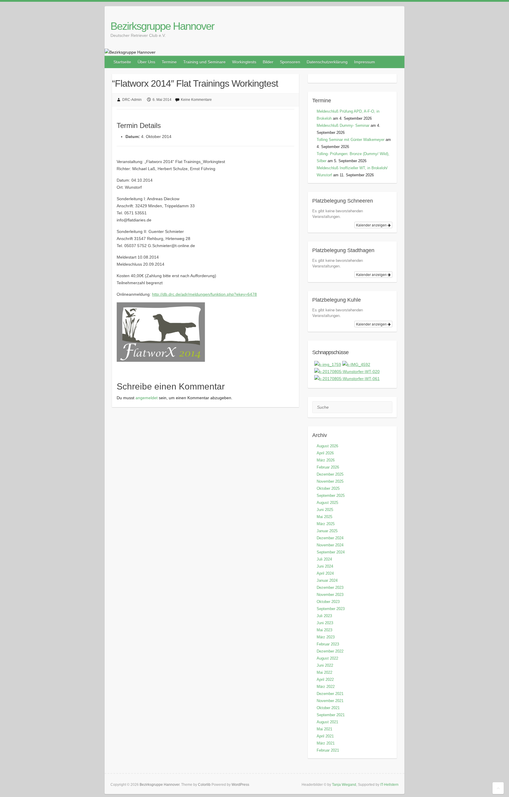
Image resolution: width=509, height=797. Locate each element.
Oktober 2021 (328, 708)
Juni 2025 (325, 509)
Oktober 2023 (328, 601)
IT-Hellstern (389, 785)
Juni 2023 (325, 623)
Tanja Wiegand (344, 785)
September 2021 (331, 715)
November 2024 (330, 545)
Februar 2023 (328, 644)
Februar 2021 (328, 750)
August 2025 (327, 502)
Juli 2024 (324, 559)
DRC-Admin (132, 100)
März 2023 (326, 637)
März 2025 (326, 524)
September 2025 (331, 495)
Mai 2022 (324, 672)
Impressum (364, 62)
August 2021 (327, 722)
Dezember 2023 (330, 587)
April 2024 (325, 573)
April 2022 (325, 679)
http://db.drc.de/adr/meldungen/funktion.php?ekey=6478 (204, 294)
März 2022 (326, 686)
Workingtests (244, 62)
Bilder (268, 62)
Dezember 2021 (330, 693)
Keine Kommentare (196, 100)
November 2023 (330, 594)
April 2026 (325, 453)
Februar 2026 (328, 467)
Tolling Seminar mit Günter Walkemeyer (350, 139)
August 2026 (327, 446)
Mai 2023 (324, 630)
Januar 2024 (327, 580)
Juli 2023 (324, 616)
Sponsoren (290, 62)
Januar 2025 (327, 531)
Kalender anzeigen (372, 224)
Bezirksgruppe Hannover (162, 26)
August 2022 (327, 658)
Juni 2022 (325, 665)
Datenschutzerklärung (327, 62)
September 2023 (331, 609)
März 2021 (326, 743)
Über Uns (146, 62)
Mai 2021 (324, 729)
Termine (169, 62)
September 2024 (331, 552)
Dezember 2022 (330, 651)
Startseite (122, 62)
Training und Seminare (204, 62)
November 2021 (330, 701)
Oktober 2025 (328, 488)
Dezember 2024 (330, 538)
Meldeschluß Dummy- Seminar (343, 125)
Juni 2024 (325, 566)
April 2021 (325, 736)
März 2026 (326, 460)
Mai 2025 (324, 517)
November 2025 (330, 481)
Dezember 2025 (330, 474)
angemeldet (146, 397)
